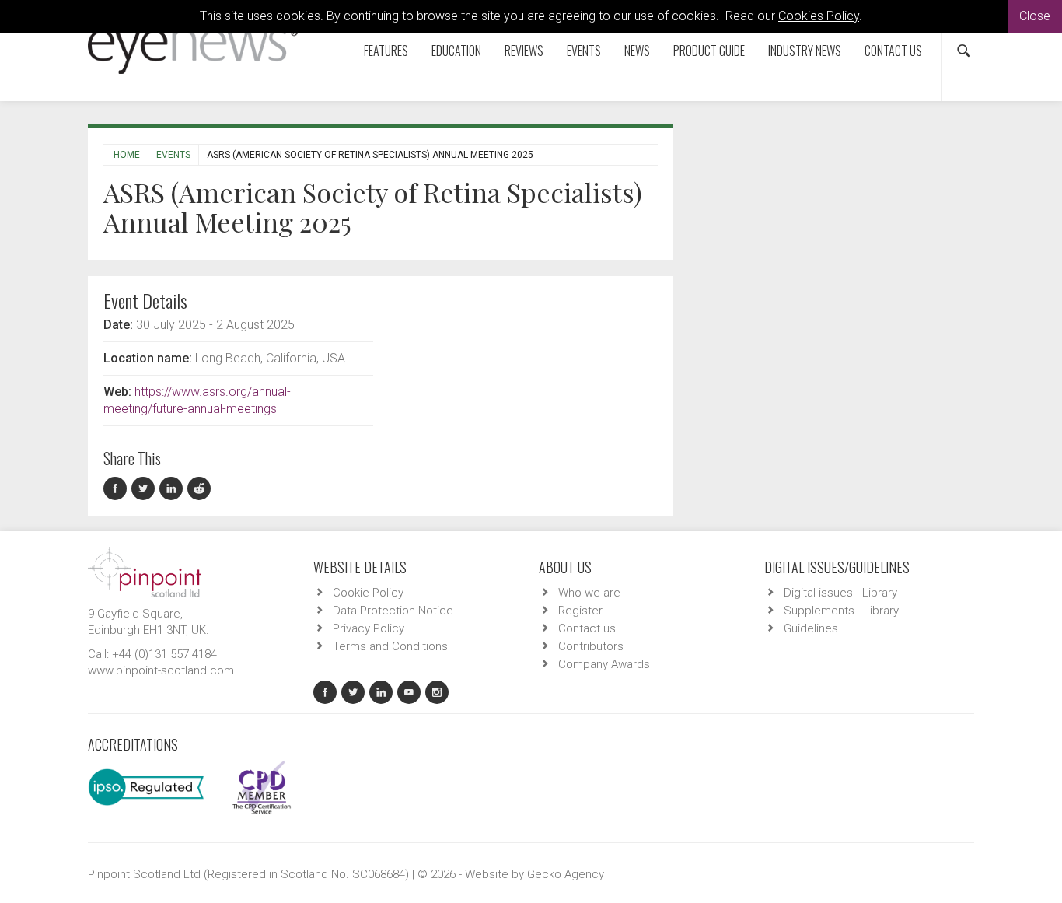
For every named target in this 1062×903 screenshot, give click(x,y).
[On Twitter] (145, 488)
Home (127, 154)
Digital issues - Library (840, 593)
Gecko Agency (565, 874)
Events (584, 50)
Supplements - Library (841, 611)
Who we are (589, 593)
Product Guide (709, 50)
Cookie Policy (368, 593)
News (637, 50)
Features (386, 50)
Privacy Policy (368, 628)
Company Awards (604, 664)
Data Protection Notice (393, 611)
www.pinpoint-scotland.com (161, 670)
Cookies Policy (818, 16)
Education (456, 50)
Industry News (804, 50)
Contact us (893, 50)
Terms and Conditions (390, 646)
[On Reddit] (199, 488)
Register (580, 611)
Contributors (591, 646)
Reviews (524, 50)
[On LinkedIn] (173, 488)
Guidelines (811, 628)
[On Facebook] (117, 488)
